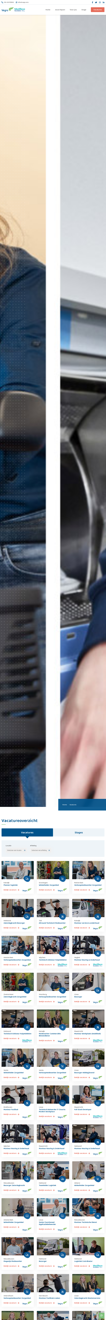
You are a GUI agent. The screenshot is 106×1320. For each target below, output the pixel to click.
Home (48, 9)
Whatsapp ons (23, 2)
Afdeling (33, 845)
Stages (79, 832)
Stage (83, 9)
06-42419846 (9, 2)
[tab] (53, 832)
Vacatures (97, 9)
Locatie (8, 845)
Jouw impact (60, 9)
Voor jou (73, 9)
